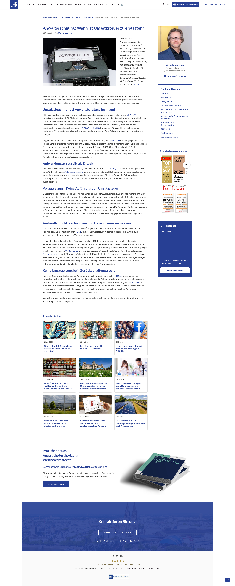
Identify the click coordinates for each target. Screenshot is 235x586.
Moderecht (166, 97)
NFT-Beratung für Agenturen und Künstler (174, 110)
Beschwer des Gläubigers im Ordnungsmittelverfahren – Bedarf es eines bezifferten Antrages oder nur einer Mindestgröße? (93, 388)
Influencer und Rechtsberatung (168, 123)
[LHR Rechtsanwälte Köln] (14, 5)
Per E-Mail (102, 541)
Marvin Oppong (65, 33)
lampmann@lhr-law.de (176, 76)
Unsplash (68, 85)
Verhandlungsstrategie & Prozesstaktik (77, 17)
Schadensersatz (50, 254)
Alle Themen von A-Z (170, 137)
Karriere (113, 569)
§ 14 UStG (115, 140)
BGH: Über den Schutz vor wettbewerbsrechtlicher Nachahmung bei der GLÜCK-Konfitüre (58, 387)
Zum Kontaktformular (117, 532)
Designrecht (166, 101)
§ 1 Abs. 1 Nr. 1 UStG (90, 128)
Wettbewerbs (71, 250)
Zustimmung (167, 133)
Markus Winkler (56, 85)
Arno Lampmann (175, 64)
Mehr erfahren (175, 270)
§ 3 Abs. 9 (131, 114)
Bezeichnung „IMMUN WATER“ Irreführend (91, 347)
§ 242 (78, 231)
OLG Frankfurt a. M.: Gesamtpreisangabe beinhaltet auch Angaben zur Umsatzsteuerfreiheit (131, 424)
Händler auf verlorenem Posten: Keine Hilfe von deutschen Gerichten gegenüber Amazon (56, 424)
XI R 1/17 (114, 168)
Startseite (47, 17)
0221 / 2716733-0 (129, 541)
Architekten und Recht (171, 105)
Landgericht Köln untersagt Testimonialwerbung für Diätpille (129, 348)
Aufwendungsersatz (73, 172)
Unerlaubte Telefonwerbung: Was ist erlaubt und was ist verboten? (58, 348)
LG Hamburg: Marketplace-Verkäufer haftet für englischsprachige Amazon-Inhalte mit (93, 424)
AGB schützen (167, 129)
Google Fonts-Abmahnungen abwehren (174, 117)
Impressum (153, 569)
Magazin (55, 17)
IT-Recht (165, 93)
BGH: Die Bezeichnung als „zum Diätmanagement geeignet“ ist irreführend (128, 386)
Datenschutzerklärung (133, 569)
